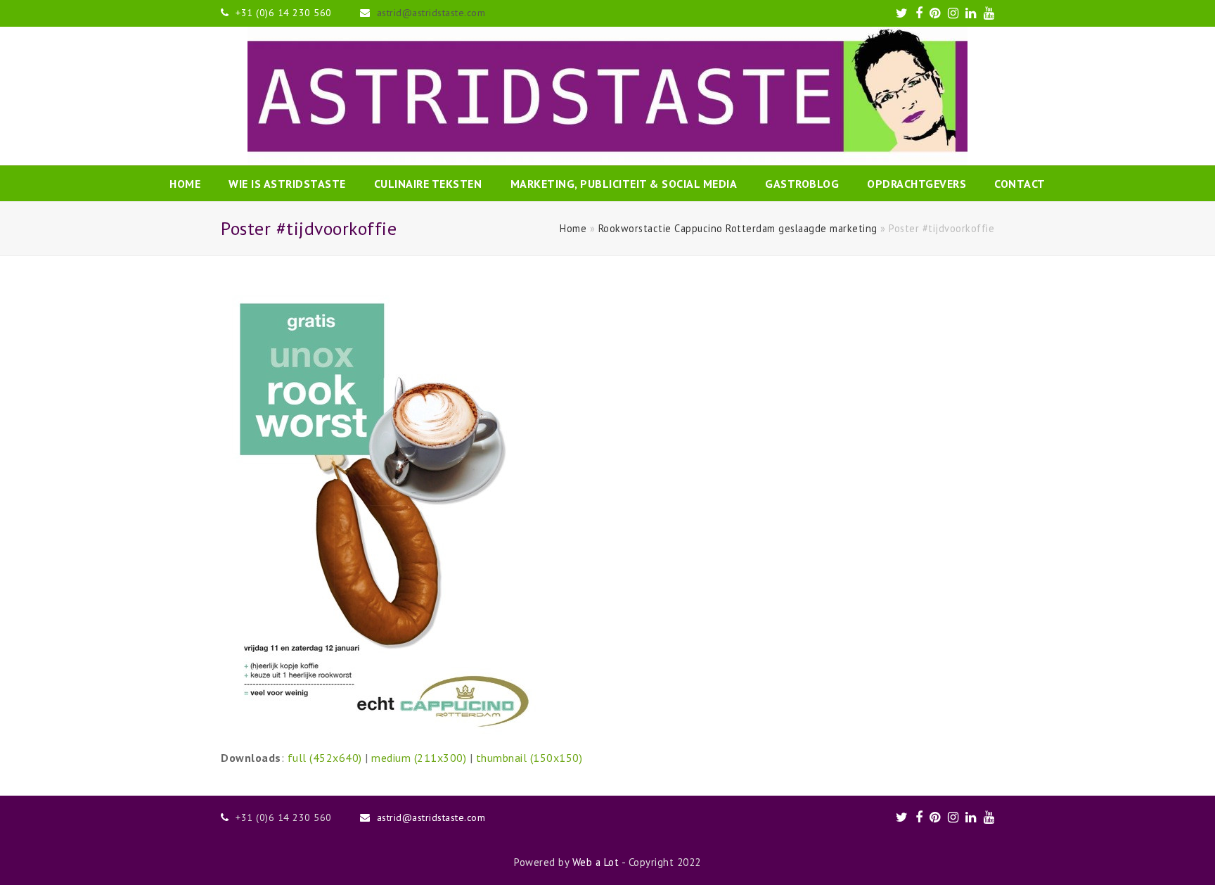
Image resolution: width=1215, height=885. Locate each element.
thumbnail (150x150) (529, 758)
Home (573, 228)
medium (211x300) (418, 758)
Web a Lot (595, 862)
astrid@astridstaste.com (431, 12)
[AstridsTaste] (608, 96)
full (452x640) (325, 758)
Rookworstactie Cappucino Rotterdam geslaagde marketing (738, 228)
